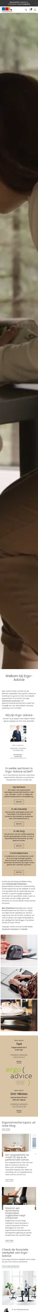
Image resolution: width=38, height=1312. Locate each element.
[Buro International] (7, 9)
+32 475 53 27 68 (19, 1106)
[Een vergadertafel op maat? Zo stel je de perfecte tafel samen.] (19, 1145)
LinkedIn (24, 929)
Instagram (14, 929)
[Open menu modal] (35, 10)
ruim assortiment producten (15, 699)
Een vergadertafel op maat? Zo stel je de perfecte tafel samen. (17, 1157)
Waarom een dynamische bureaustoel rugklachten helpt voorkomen (15, 1213)
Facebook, (6, 929)
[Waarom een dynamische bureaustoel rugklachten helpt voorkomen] (19, 1198)
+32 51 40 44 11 (19, 1057)
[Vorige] (3, 3)
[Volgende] (35, 3)
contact (12, 721)
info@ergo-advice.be (19, 1055)
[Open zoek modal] (26, 10)
